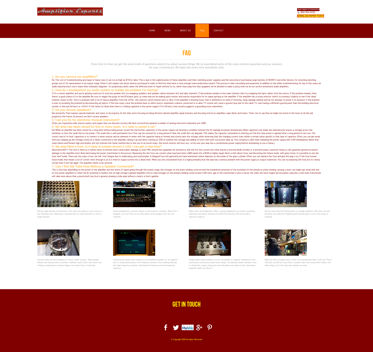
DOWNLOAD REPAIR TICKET (311, 16)
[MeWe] (188, 327)
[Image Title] (71, 194)
